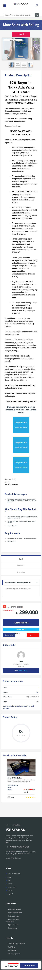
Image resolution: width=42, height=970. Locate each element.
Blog (9, 880)
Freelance (12, 950)
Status (10, 890)
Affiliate (12, 947)
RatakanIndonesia (15, 909)
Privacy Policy (12, 887)
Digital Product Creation (17, 944)
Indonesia (9, 825)
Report (17, 634)
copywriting (26, 706)
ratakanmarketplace (16, 913)
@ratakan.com (14, 925)
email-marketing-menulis (12, 706)
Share (20, 34)
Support (10, 894)
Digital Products (13, 785)
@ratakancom (14, 916)
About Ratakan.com (14, 874)
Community (13, 928)
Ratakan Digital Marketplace (12, 920)
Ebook (9, 787)
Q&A (9, 877)
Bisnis (9, 789)
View (21, 670)
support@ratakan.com (13, 858)
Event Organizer (14, 954)
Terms (10, 884)
